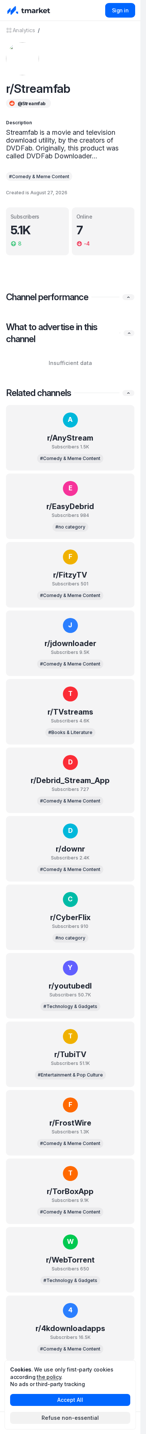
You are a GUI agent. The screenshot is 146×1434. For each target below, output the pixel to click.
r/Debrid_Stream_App (70, 780)
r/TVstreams (70, 711)
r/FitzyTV (70, 574)
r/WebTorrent (70, 1259)
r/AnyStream (70, 437)
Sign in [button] (120, 10)
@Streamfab (31, 103)
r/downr (70, 848)
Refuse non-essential (70, 1418)
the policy (49, 1377)
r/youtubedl (70, 985)
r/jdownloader (70, 643)
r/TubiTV (70, 1054)
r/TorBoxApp (70, 1191)
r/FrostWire (70, 1122)
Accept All (70, 1400)
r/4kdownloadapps (70, 1328)
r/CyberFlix (70, 917)
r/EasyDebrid (70, 506)
